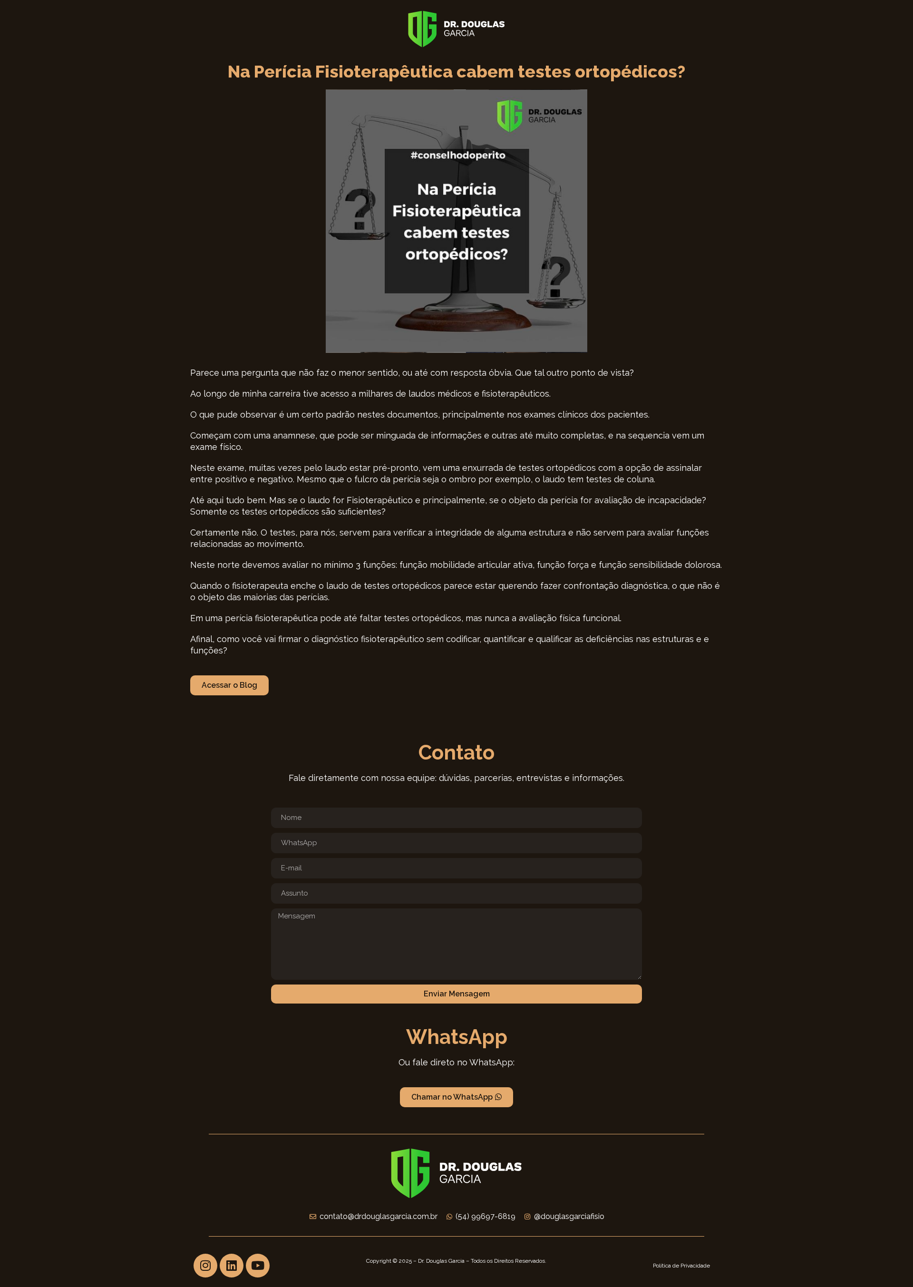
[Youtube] (258, 1265)
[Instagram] (205, 1265)
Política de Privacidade (681, 1265)
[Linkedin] (231, 1265)
